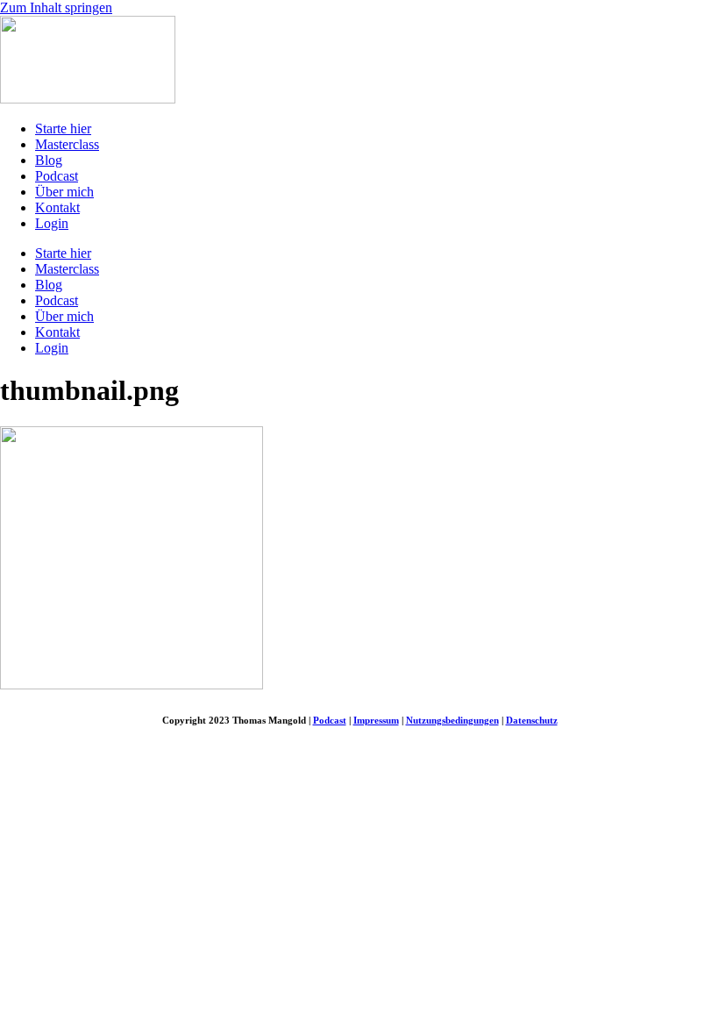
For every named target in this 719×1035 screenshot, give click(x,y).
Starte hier (63, 128)
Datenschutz (532, 720)
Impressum (376, 720)
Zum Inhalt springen (56, 7)
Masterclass (67, 144)
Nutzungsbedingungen (452, 720)
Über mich (64, 191)
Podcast (56, 175)
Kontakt (57, 207)
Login (51, 223)
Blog (48, 160)
